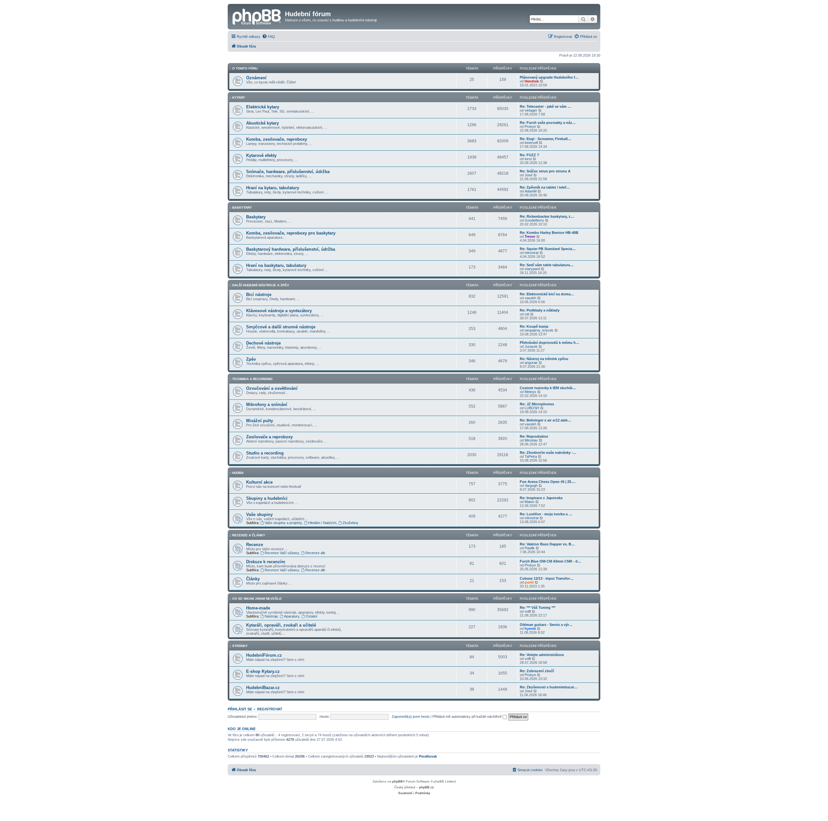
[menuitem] (268, 36)
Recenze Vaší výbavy (282, 553)
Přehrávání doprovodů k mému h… (549, 343)
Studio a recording (265, 453)
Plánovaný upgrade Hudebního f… (549, 77)
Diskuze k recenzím (265, 561)
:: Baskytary (240, 207)
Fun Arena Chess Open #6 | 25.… (548, 482)
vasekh (530, 298)
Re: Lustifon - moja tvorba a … (546, 514)
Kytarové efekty (261, 155)
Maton (529, 502)
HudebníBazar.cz (263, 687)
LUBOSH (532, 408)
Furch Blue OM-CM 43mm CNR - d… (550, 561)
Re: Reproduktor (534, 436)
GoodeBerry (534, 220)
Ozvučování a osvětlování (272, 388)
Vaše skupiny (259, 514)
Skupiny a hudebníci (267, 498)
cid (527, 314)
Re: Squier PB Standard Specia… (548, 249)
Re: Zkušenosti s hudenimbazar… (549, 687)
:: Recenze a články (247, 535)
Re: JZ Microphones (537, 404)
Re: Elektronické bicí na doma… (547, 294)
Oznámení (256, 77)
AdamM (531, 191)
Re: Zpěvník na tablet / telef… (545, 187)
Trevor (530, 236)
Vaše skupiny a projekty (283, 523)
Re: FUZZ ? (529, 155)
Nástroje (271, 616)
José (528, 175)
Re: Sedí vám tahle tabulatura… (546, 265)
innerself (531, 143)
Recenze (254, 544)
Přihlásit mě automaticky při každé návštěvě (467, 716)
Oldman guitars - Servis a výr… (546, 625)
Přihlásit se (240, 709)
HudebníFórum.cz (264, 655)
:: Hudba (236, 473)
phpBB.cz (426, 787)
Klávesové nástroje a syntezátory (279, 310)
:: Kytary (237, 97)
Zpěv (251, 359)
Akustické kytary (262, 123)
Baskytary (256, 216)
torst (528, 159)
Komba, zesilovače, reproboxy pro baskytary (290, 233)
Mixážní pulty (259, 420)
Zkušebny (350, 523)
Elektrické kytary (262, 106)
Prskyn (530, 126)
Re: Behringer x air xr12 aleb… (545, 420)
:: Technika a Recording (251, 379)
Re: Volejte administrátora (542, 655)
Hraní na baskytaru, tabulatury (276, 265)
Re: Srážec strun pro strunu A (545, 171)
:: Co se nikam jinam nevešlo (255, 598)
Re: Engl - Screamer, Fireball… (545, 139)
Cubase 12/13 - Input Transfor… (546, 578)
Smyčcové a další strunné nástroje (280, 326)
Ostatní (311, 616)
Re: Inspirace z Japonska (541, 498)
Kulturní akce (259, 482)
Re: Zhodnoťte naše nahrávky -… (548, 452)
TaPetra (531, 456)
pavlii (529, 582)
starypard (532, 269)
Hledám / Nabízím (322, 523)
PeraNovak (428, 756)
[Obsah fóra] (257, 15)
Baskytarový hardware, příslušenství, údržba (290, 249)
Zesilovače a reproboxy (269, 436)
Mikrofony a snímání (266, 404)
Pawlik (530, 548)
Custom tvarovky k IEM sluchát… (548, 388)
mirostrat (532, 253)
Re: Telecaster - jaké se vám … (545, 106)
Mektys (530, 392)
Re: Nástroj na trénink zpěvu (544, 359)
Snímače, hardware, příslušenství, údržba (288, 171)
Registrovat (269, 709)
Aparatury (292, 616)
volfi (528, 611)
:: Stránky (238, 646)
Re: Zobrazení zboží (537, 671)
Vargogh (531, 485)
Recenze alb (315, 553)
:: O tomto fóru (243, 68)
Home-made (258, 608)
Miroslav (531, 440)
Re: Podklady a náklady (540, 310)
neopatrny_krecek (539, 330)
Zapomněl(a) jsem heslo (411, 716)
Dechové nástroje (263, 343)
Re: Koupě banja (534, 326)
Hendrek (532, 81)
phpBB (397, 781)
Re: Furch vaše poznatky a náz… (548, 123)
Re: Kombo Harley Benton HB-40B (549, 233)
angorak (531, 363)
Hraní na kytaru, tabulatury (272, 187)
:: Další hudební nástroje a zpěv (259, 285)
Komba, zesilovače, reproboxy (276, 139)
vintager (531, 110)
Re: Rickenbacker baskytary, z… (547, 216)
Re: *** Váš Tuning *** (537, 607)
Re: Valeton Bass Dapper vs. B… (547, 544)
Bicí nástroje (258, 294)
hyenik (530, 628)
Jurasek (531, 346)
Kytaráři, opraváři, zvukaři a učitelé (281, 625)
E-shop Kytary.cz (263, 671)
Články (253, 578)
